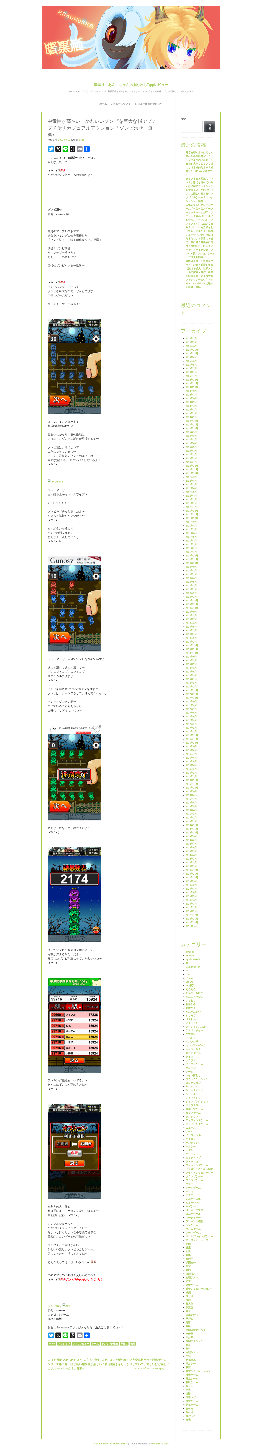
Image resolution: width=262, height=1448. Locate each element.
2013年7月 (191, 888)
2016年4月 (191, 765)
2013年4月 (191, 900)
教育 (188, 1311)
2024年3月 (191, 409)
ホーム (103, 103)
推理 (188, 1300)
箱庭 (188, 1367)
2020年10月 (192, 563)
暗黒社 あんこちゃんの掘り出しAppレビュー (131, 85)
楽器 (188, 1345)
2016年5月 (191, 761)
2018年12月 (192, 645)
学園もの (191, 1262)
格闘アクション (194, 1341)
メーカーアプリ (194, 1210)
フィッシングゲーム (197, 1165)
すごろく (191, 1015)
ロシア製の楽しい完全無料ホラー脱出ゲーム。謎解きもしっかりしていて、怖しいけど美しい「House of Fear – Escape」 (139, 1364)
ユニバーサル (193, 1214)
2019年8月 (191, 615)
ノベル (189, 1131)
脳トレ (189, 1386)
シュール (191, 1094)
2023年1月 (191, 462)
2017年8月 (191, 705)
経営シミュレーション (198, 1371)
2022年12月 (192, 465)
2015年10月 (192, 787)
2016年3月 (191, 769)
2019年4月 (191, 630)
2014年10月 (192, 832)
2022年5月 (191, 492)
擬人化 (189, 1303)
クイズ (189, 1056)
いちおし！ (192, 1000)
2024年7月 (191, 394)
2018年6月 (191, 668)
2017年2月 (191, 727)
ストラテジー (193, 1105)
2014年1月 (191, 866)
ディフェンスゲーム (197, 1120)
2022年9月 (191, 477)
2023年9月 (191, 432)
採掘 (188, 1292)
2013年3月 (191, 903)
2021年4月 (191, 540)
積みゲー (191, 1363)
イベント (191, 1038)
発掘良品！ (192, 1360)
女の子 (189, 1258)
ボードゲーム (193, 1187)
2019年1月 (191, 641)
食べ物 (189, 1408)
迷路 (188, 1393)
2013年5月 (191, 896)
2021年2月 (191, 548)
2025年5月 (191, 364)
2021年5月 (191, 537)
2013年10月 (192, 877)
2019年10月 (192, 608)
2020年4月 (191, 585)
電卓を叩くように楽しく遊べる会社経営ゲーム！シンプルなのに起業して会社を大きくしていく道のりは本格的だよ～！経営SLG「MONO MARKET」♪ (200, 163)
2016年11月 (192, 739)
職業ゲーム (192, 1374)
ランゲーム (192, 1225)
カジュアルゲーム (196, 1045)
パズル (189, 1150)
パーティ (191, 1154)
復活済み (191, 1273)
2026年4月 (191, 346)
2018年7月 (191, 664)
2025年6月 (191, 361)
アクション (64, 1343)
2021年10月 (192, 518)
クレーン (191, 1068)
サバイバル (192, 1086)
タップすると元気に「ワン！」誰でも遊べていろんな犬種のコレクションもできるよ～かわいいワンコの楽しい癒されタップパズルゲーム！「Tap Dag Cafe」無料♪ (199, 189)
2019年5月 (191, 626)
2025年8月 (191, 357)
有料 (188, 1326)
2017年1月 (191, 731)
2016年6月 (191, 757)
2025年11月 (192, 349)
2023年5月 (191, 447)
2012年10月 (192, 922)
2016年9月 (191, 746)
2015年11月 (192, 784)
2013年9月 (191, 881)
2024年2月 (191, 413)
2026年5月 (191, 342)
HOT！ (189, 970)
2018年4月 (191, 675)
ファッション (193, 1161)
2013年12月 (192, 870)
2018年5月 (191, 671)
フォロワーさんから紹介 (199, 1169)
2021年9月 (191, 522)
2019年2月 (191, 638)
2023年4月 (191, 451)
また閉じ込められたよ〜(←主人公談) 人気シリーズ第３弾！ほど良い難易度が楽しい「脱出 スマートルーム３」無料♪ (77, 1364)
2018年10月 (192, 653)
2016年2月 (191, 772)
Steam (189, 981)
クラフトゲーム (194, 1064)
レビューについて (121, 103)
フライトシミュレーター (199, 1172)
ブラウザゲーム (194, 1176)
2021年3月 (191, 544)
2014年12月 (192, 825)
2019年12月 (192, 600)
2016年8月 (191, 750)
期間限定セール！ (196, 1330)
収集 (188, 1255)
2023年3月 (191, 454)
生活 (188, 1356)
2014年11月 (192, 829)
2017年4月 (191, 720)
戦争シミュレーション (198, 1288)
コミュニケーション (197, 1079)
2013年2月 (191, 907)
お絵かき (191, 1008)
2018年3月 (191, 679)
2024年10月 (192, 387)
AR (187, 963)
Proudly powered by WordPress (110, 1443)
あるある (191, 989)
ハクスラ (191, 1139)
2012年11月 (192, 918)
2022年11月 (192, 469)
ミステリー (192, 1195)
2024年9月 (191, 391)
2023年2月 (191, 458)
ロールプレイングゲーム (199, 1236)
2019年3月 (191, 634)
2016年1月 (191, 776)
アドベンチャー (194, 1030)
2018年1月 (191, 686)
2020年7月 (191, 574)
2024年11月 (192, 383)
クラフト (191, 1060)
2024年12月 (192, 379)
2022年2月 (191, 503)
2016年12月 (192, 735)
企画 (188, 1243)
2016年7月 (191, 754)
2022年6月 (191, 488)
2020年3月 (191, 589)
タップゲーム (193, 1112)
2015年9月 (191, 791)
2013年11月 (192, 873)
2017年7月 (191, 709)
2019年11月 (192, 604)
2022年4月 (191, 495)
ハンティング (193, 1142)
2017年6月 (191, 713)
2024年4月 (191, 406)
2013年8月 (191, 885)
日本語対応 (192, 1315)
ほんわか (191, 1019)
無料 (132, 1343)
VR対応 (190, 985)
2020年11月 (192, 559)
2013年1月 (191, 911)
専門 (188, 1270)
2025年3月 (191, 368)
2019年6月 (191, 623)
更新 (188, 1322)
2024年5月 (191, 402)
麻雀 (188, 1419)
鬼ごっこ (191, 1416)
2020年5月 (191, 582)
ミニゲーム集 (193, 1199)
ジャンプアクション (197, 1101)
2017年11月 (192, 694)
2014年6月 (191, 847)
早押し (124, 1343)
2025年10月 (192, 353)
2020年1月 (191, 596)
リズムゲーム (193, 1229)
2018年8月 (191, 660)
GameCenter (193, 967)
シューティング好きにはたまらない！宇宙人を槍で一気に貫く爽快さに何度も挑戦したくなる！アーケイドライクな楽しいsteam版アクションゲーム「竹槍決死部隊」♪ (200, 246)
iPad (188, 974)
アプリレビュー (81, 1343)
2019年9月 (191, 611)
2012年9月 (191, 926)
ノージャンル (193, 1135)
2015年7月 (191, 799)
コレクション (193, 1083)
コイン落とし (193, 1075)
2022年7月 (191, 484)
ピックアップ (193, 1157)
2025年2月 (191, 372)
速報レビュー (193, 1397)
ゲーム (95, 1343)
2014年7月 (191, 844)
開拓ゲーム (192, 1404)
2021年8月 (191, 525)
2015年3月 (191, 814)
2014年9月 (191, 836)
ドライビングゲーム (197, 1124)
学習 (188, 1266)
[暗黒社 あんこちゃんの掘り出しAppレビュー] (131, 37)
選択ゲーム (192, 1401)
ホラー (189, 1184)
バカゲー (191, 1146)
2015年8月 (191, 795)
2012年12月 (192, 915)
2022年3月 (191, 499)
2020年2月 (191, 593)
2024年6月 (191, 398)
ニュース (191, 1127)
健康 (188, 1247)
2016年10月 (192, 742)
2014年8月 (191, 840)
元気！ (189, 1251)
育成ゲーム (192, 1378)
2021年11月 (192, 514)
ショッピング (193, 1098)
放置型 (189, 1307)
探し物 (189, 1296)
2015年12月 (192, 780)
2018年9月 (191, 656)
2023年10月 (192, 428)
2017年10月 (192, 698)
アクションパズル (196, 1026)
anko (81, 140)
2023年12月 (192, 421)
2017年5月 (191, 716)
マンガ (189, 1191)
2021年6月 (191, 533)
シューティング (194, 1090)
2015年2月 (191, 817)
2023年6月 (191, 443)
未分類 (189, 1333)
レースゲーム (193, 1232)
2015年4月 (191, 810)
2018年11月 (192, 649)
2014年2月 (191, 862)
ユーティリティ (194, 1217)
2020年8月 (191, 570)
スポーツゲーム (194, 1109)
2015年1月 (191, 821)
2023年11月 (192, 424)
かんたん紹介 (193, 1011)
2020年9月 (191, 567)
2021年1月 (191, 552)
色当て (189, 1389)
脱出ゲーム (192, 1382)
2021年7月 (191, 529)
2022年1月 (191, 507)
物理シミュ (192, 1352)
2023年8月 (191, 436)
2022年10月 (192, 473)
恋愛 (188, 1281)
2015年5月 (191, 806)
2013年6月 (191, 892)
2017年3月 (191, 724)
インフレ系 (192, 1041)
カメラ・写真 (193, 1049)
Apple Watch (193, 959)
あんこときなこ (194, 993)
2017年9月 (191, 701)
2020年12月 (192, 555)
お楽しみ (191, 1004)
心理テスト (192, 1277)
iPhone (51, 1343)
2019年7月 (191, 619)
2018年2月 (191, 683)
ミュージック (193, 1202)
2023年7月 (191, 439)
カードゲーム (193, 1053)
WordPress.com (159, 1443)
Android (190, 955)
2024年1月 (191, 417)
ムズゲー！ (192, 1206)
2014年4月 (191, 855)
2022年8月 (191, 480)
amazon (190, 952)
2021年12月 (192, 510)
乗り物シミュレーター (198, 1240)
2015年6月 (191, 802)
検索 (183, 119)
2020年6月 (191, 578)
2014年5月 (191, 851)
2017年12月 (192, 690)
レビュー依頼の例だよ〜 (149, 103)
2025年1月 (191, 376)
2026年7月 (191, 338)
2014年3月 (191, 858)
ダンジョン (192, 1116)
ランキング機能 (110, 1343)
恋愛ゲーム (192, 1285)
